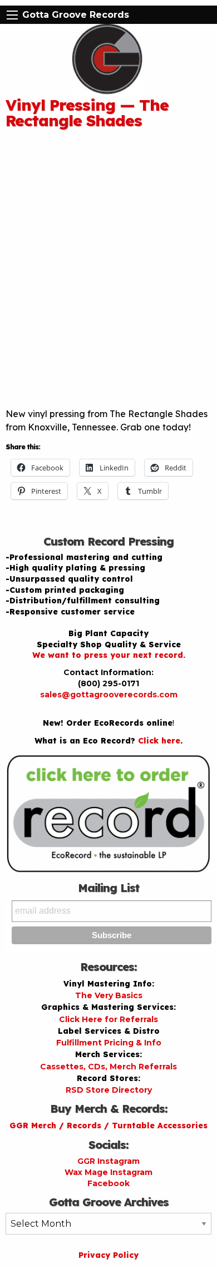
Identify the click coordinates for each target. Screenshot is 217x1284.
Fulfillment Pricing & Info (108, 1043)
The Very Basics (108, 995)
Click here (159, 741)
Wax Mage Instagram (108, 1172)
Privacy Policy (108, 1255)
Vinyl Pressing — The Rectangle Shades (87, 112)
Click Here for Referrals (108, 1019)
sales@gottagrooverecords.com (108, 695)
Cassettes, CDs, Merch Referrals (108, 1067)
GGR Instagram (108, 1161)
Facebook (108, 1183)
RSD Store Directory (109, 1090)
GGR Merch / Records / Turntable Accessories (108, 1126)
